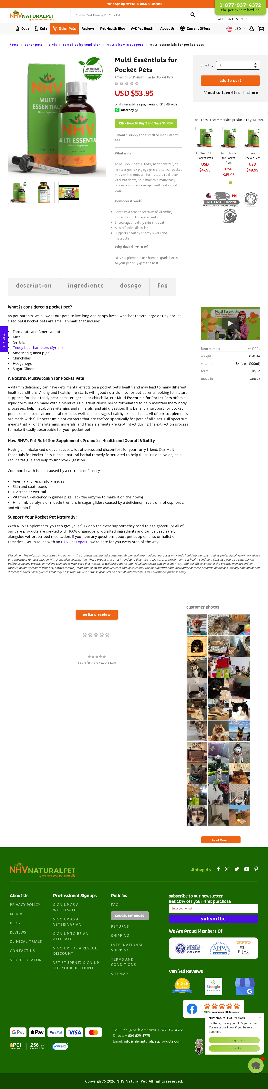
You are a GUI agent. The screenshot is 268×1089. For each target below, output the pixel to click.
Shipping (120, 935)
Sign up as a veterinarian (67, 922)
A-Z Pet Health (142, 28)
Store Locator (25, 959)
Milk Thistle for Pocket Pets (228, 158)
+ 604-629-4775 (137, 1035)
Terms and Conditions (123, 962)
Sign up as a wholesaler (66, 907)
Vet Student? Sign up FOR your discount (76, 965)
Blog (15, 923)
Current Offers (198, 28)
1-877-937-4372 (170, 1029)
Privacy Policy (25, 904)
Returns (120, 926)
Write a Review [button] (97, 614)
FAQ (115, 904)
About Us (167, 28)
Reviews (88, 28)
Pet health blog (112, 28)
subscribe (213, 919)
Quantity (207, 65)
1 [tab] (230, 182)
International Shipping (127, 947)
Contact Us (22, 950)
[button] (256, 1065)
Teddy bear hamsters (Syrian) (38, 347)
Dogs (25, 28)
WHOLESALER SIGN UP (232, 19)
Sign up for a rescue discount (75, 951)
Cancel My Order (130, 916)
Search (192, 15)
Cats (43, 28)
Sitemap (119, 973)
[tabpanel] (18, 193)
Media (16, 913)
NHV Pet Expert (74, 541)
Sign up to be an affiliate (71, 936)
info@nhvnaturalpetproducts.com (152, 1041)
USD (237, 28)
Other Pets (67, 28)
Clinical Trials (26, 941)
